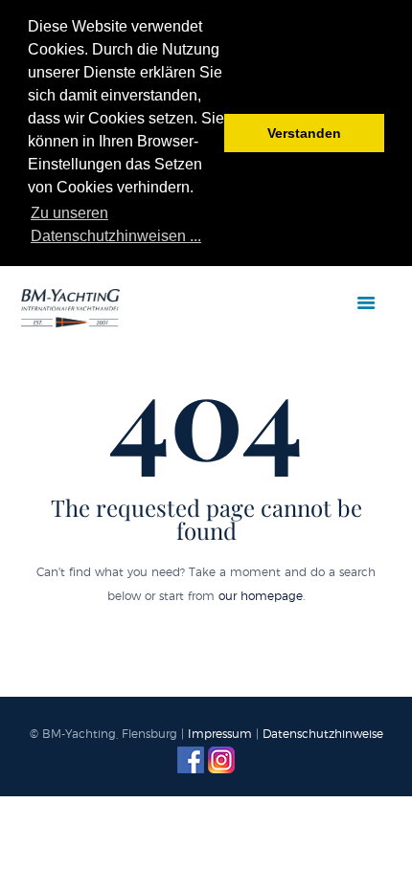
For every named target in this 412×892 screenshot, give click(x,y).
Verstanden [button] (304, 133)
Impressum (220, 734)
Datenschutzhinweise (323, 734)
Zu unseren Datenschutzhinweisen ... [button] (116, 224)
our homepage (260, 596)
